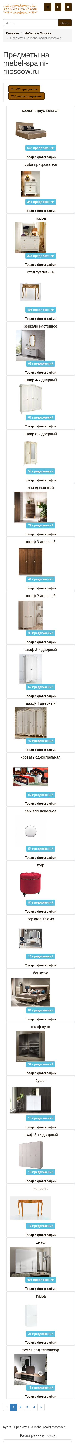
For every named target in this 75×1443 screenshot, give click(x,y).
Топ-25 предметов (24, 89)
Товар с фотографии (40, 157)
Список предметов (28, 96)
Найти (65, 23)
